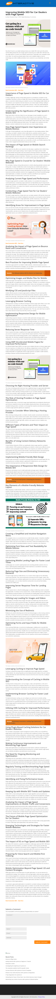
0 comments (33, 17)
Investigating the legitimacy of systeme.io (16, 966)
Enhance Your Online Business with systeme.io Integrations (20, 972)
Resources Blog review (11, 959)
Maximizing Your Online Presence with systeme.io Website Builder (22, 979)
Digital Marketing (25, 17)
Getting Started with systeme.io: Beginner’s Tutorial (18, 961)
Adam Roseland (10, 17)
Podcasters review (10, 963)
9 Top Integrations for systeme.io (14, 975)
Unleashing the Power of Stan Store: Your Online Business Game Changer (24, 977)
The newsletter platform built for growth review (17, 968)
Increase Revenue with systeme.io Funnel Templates (18, 970)
